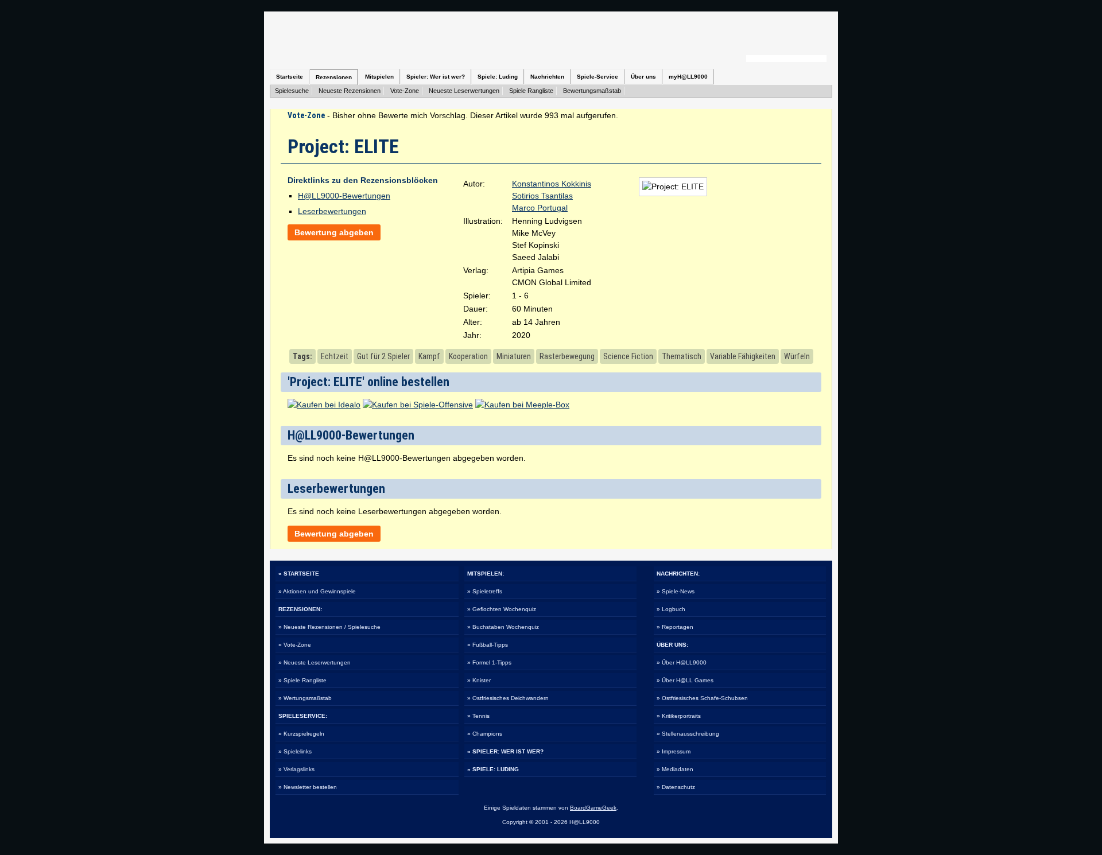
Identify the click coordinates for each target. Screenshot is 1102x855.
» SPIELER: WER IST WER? (505, 751)
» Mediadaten (675, 769)
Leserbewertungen (332, 211)
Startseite (289, 76)
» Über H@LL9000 (682, 662)
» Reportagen (675, 627)
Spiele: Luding (498, 76)
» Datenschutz (676, 787)
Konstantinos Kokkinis (551, 183)
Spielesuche (292, 90)
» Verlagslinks (296, 769)
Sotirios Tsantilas (542, 195)
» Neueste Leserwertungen (314, 662)
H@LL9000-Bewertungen (344, 195)
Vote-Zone (404, 90)
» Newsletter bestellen (307, 787)
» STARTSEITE (298, 573)
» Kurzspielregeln (301, 733)
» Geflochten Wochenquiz (501, 609)
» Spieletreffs (484, 591)
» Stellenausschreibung (688, 733)
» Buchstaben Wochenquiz (503, 627)
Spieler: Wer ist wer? (435, 76)
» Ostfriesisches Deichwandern (508, 698)
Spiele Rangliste (531, 90)
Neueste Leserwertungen (464, 90)
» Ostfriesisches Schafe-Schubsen (702, 698)
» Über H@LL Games (685, 680)
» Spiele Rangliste (302, 680)
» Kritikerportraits (679, 716)
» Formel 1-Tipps (489, 662)
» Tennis (478, 716)
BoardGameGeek (593, 808)
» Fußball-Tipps (487, 645)
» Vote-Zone (294, 645)
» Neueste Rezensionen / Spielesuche (329, 627)
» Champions (484, 733)
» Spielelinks (295, 751)
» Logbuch (671, 609)
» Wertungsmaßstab (305, 698)
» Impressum (673, 751)
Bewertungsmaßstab (592, 90)
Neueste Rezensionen (350, 90)
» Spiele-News (675, 591)
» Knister (479, 680)
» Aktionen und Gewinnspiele (317, 591)
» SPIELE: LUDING (493, 769)
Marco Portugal (540, 207)
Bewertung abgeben (334, 232)
